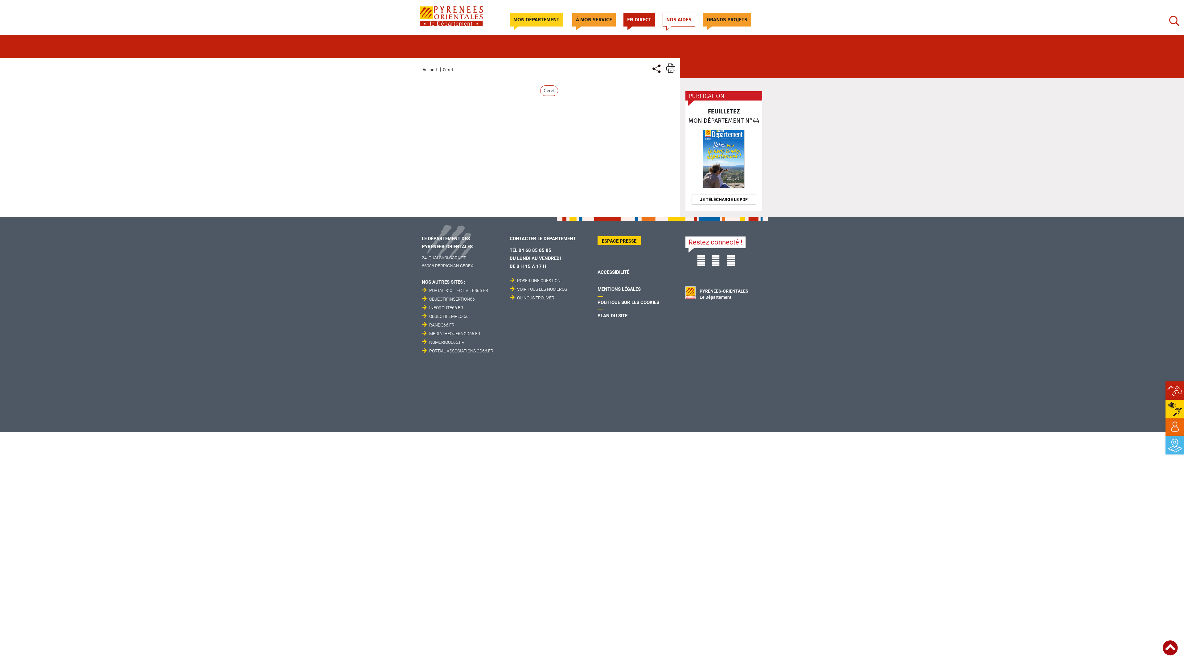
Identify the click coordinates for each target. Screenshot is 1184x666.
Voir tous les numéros (542, 289)
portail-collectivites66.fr (458, 290)
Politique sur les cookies (628, 302)
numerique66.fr (446, 342)
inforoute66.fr (446, 307)
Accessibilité (613, 272)
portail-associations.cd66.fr (461, 350)
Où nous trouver (535, 297)
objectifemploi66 (449, 316)
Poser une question (539, 280)
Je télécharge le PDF (724, 199)
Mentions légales (619, 289)
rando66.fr (441, 325)
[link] (1175, 427)
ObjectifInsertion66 (452, 299)
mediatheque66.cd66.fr (454, 333)
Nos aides (679, 19)
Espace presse (619, 241)
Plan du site (612, 316)
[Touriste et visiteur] (656, 68)
